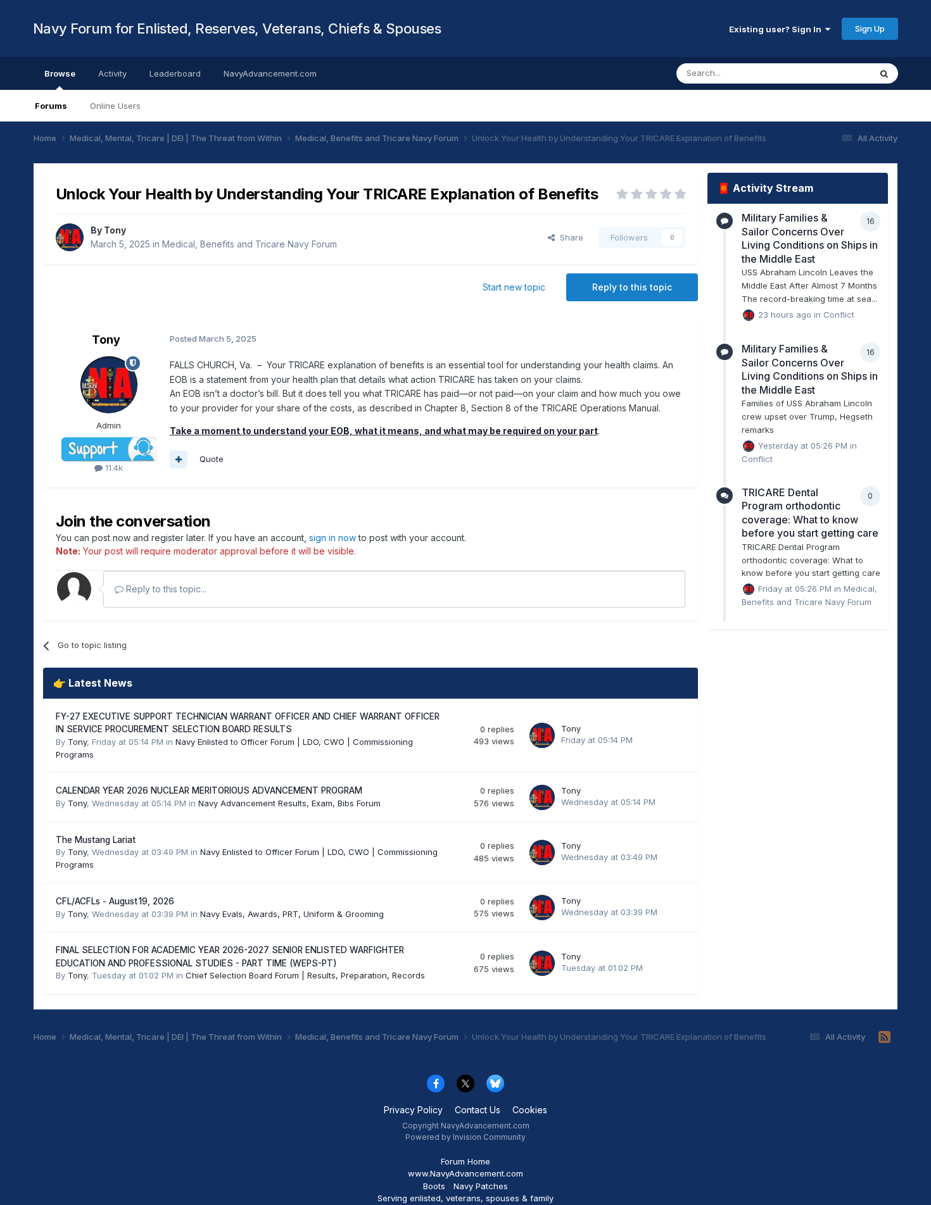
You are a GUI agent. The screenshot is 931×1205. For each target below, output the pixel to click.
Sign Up (870, 28)
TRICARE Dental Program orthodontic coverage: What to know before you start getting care (810, 513)
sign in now (332, 537)
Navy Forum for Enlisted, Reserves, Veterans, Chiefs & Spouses (237, 28)
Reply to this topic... (165, 589)
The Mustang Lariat (96, 840)
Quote (212, 459)
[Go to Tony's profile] (70, 237)
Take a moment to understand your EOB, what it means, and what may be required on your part (384, 430)
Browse (59, 73)
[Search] (884, 73)
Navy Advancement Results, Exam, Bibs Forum (289, 803)
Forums (51, 106)
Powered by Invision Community (465, 1137)
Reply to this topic (632, 287)
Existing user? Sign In (777, 29)
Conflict (838, 314)
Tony (115, 230)
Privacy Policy (413, 1109)
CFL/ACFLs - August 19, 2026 (115, 901)
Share (569, 237)
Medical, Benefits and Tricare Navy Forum (249, 244)
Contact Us (477, 1109)
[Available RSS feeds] (884, 1037)
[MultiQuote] (178, 459)
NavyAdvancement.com (270, 73)
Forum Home (465, 1161)
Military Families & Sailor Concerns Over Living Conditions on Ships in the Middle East (810, 238)
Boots (434, 1186)
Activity (112, 73)
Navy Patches (480, 1186)
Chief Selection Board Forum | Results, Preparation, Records (305, 975)
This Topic (833, 73)
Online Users (115, 106)
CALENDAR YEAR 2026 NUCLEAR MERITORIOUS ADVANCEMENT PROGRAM (209, 790)
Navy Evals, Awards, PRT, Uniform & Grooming (292, 914)
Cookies (529, 1109)
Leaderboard (175, 73)
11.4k (113, 468)
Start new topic (514, 287)
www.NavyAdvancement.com (465, 1173)
